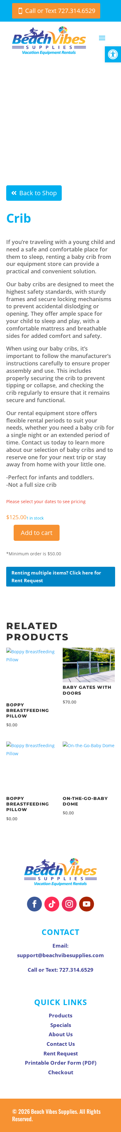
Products (60, 1015)
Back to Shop (38, 193)
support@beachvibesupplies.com (60, 955)
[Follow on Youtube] (86, 904)
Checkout (60, 1072)
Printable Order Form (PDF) (60, 1062)
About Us (61, 1034)
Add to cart (36, 532)
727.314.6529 (76, 969)
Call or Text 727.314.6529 (60, 10)
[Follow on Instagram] (69, 904)
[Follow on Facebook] (34, 904)
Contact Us (61, 1043)
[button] (113, 54)
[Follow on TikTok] (51, 904)
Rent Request (60, 1053)
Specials (60, 1025)
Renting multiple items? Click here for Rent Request (56, 577)
